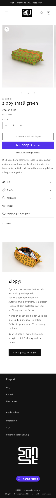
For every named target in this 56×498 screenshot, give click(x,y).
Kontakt (10, 394)
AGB (8, 427)
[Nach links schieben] (21, 93)
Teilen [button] (8, 223)
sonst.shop (26, 490)
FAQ (8, 387)
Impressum (12, 420)
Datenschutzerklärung (17, 434)
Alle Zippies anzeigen (25, 352)
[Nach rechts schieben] (34, 93)
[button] (6, 13)
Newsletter (11, 401)
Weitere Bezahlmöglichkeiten (28, 152)
